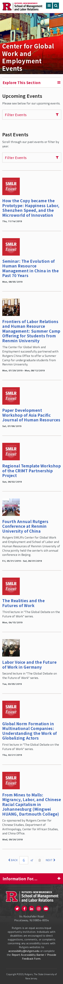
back (14, 860)
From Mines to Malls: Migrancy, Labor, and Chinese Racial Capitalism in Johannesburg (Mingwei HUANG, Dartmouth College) (31, 804)
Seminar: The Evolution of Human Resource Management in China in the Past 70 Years (30, 268)
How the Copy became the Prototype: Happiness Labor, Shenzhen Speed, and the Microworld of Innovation (30, 208)
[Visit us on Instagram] (38, 908)
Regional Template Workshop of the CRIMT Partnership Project (31, 470)
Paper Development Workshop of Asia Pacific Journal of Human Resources (31, 414)
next (49, 860)
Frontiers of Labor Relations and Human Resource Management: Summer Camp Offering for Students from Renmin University (31, 331)
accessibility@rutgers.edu (24, 951)
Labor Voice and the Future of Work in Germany (29, 664)
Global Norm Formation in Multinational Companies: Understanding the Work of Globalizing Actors (29, 731)
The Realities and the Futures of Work (23, 603)
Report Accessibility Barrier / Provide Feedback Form (34, 957)
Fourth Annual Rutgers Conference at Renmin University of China (25, 526)
